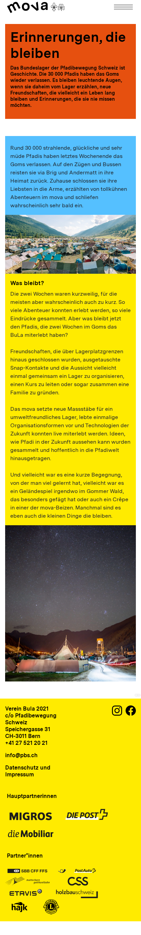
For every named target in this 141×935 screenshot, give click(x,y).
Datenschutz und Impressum (27, 771)
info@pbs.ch (21, 755)
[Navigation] (124, 7)
